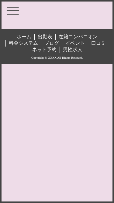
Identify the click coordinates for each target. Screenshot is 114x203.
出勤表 (45, 36)
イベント (75, 43)
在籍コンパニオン (78, 36)
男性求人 (72, 49)
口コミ (98, 43)
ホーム (24, 36)
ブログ (51, 43)
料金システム (23, 43)
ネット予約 (44, 49)
